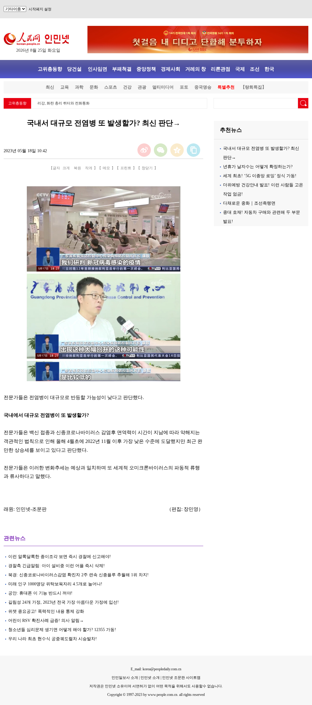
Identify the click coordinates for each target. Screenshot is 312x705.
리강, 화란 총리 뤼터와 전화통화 (63, 103)
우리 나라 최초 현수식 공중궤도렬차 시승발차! (53, 639)
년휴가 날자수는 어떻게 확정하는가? (257, 166)
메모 (106, 168)
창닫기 (147, 168)
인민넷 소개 (150, 677)
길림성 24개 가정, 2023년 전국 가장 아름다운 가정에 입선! (64, 602)
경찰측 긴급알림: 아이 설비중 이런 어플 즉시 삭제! (57, 565)
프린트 (125, 168)
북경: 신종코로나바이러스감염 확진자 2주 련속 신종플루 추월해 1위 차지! (78, 575)
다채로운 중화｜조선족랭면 (249, 203)
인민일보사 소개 (125, 677)
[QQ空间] (177, 150)
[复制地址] (193, 150)
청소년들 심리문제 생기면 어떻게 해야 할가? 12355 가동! (62, 629)
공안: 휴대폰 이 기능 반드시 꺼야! (40, 593)
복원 (77, 168)
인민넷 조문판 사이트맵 (181, 677)
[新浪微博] (144, 150)
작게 (88, 168)
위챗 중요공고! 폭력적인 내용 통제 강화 (46, 611)
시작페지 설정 (40, 9)
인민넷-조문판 (31, 509)
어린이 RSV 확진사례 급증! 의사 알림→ (46, 620)
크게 (66, 168)
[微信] (160, 150)
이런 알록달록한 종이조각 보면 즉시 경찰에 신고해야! (60, 556)
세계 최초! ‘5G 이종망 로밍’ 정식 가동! (259, 176)
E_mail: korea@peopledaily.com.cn (156, 669)
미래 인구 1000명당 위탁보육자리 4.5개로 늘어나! (55, 584)
